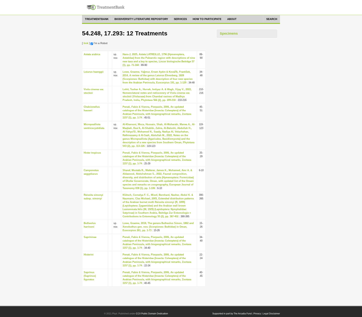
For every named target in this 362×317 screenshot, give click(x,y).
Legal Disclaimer (271, 313)
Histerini (89, 254)
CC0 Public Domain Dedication (152, 313)
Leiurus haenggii (94, 71)
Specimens (229, 33)
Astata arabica (92, 54)
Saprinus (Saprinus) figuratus (90, 276)
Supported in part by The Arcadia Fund (232, 313)
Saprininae (90, 237)
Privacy (257, 313)
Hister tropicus (92, 152)
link (86, 43)
